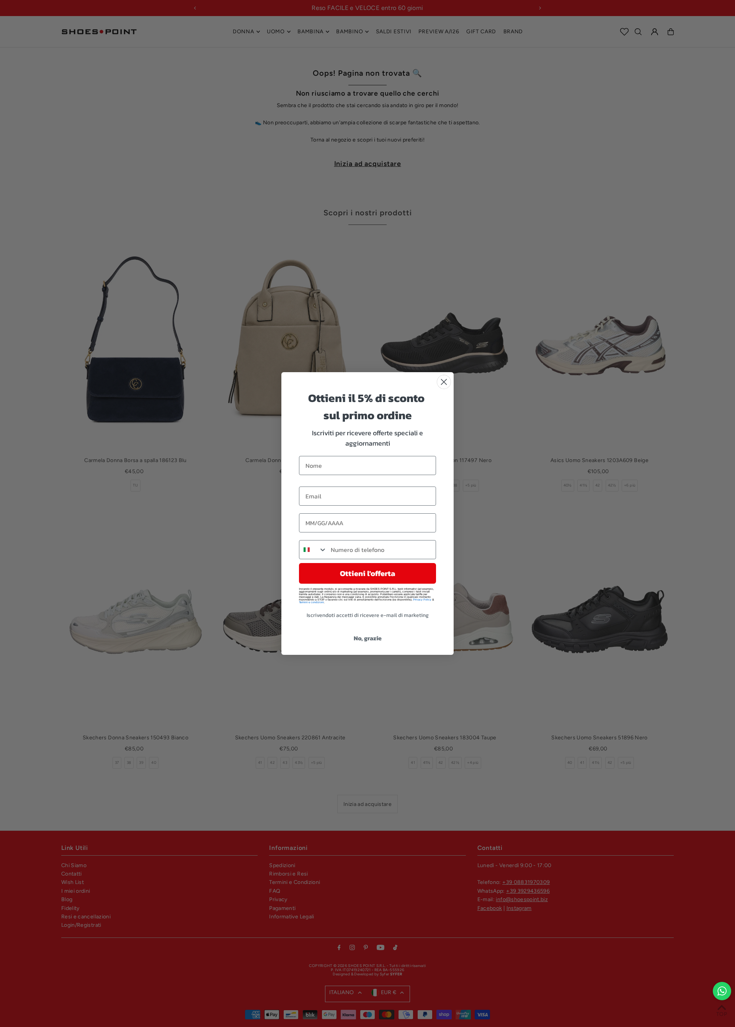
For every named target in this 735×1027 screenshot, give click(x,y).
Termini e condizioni (311, 602)
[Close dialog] (444, 382)
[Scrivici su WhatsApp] (722, 991)
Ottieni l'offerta (367, 573)
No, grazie (368, 638)
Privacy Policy (422, 599)
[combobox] (313, 549)
